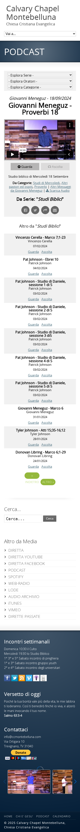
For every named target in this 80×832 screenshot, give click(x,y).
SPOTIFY (15, 576)
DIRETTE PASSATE (24, 616)
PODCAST (17, 570)
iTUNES (15, 603)
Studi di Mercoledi (46, 183)
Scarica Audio (60, 190)
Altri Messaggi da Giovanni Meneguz (40, 188)
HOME (8, 816)
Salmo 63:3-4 (13, 715)
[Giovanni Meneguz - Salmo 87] (29, 782)
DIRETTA (15, 550)
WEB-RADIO (19, 583)
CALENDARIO (62, 816)
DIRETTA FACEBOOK (26, 563)
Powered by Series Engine (40, 493)
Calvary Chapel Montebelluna (32, 12)
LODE (13, 590)
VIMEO (14, 610)
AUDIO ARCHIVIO (23, 596)
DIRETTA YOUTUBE (25, 557)
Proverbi (40, 186)
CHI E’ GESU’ (24, 816)
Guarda (26, 166)
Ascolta (57, 166)
